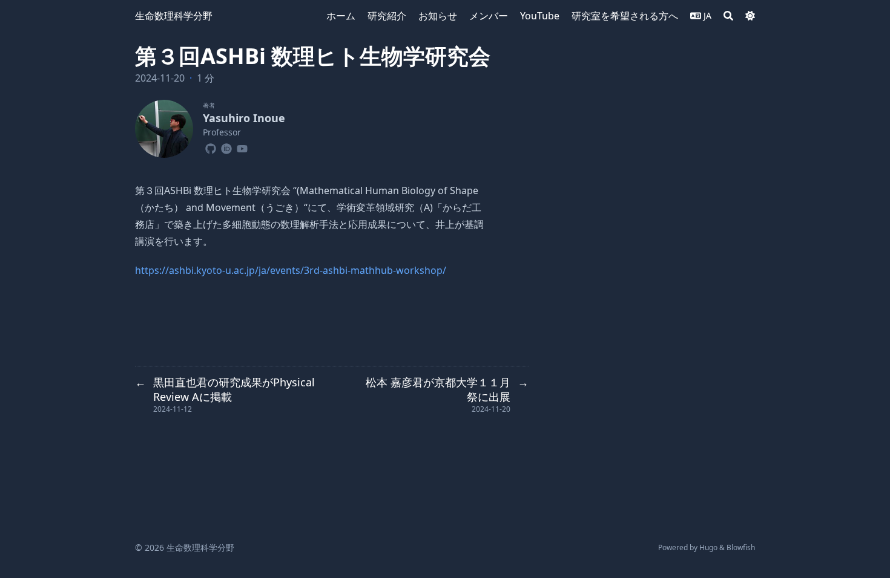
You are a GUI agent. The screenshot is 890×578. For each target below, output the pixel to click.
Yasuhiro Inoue (244, 118)
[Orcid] (226, 146)
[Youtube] (242, 146)
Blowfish (741, 547)
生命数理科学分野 (174, 15)
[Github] (211, 146)
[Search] (728, 16)
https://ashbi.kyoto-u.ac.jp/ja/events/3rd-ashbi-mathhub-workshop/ (290, 270)
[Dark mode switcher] (750, 16)
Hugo (708, 547)
